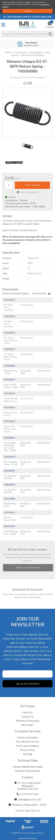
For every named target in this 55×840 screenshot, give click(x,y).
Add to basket (43, 370)
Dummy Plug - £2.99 (10, 505)
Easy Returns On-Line (27, 741)
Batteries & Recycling (27, 721)
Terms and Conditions (27, 746)
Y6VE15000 (9, 498)
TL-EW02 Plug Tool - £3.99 (11, 532)
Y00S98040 (9, 437)
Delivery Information (27, 737)
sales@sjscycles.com (29, 799)
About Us (27, 712)
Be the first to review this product (27, 77)
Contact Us (27, 716)
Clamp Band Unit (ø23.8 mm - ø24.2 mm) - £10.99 (10, 446)
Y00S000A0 (9, 456)
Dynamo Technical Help (27, 771)
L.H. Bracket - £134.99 (10, 491)
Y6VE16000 (9, 526)
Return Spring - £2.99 (10, 372)
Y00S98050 (9, 470)
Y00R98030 (9, 484)
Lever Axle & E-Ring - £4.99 (11, 386)
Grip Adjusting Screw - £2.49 (10, 463)
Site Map (27, 754)
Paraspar (33, 838)
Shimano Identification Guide (27, 766)
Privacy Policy (27, 750)
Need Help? (27, 725)
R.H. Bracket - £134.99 (10, 477)
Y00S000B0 (9, 365)
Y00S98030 (9, 379)
